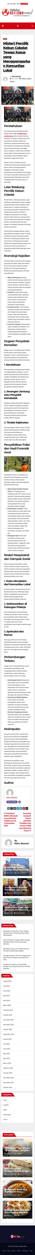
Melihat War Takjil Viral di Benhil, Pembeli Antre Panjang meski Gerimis (17, 909)
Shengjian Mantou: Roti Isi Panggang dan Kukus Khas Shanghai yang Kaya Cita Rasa (17, 957)
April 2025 (6, 1058)
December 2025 (8, 1020)
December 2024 (8, 1078)
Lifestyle (6, 1105)
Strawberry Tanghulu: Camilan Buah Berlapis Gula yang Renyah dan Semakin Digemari (16, 966)
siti (21, 1153)
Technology (7, 1114)
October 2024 (7, 1087)
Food (5, 1100)
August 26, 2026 (11, 1215)
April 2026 (6, 1000)
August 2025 (7, 1039)
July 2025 (6, 1044)
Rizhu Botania (16, 76)
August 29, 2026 (11, 1153)
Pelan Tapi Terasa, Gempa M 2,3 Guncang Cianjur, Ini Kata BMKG (16, 869)
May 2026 (6, 995)
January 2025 (7, 1073)
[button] (32, 26)
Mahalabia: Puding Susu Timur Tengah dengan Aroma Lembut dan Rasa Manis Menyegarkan (16, 933)
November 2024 (8, 1082)
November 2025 (8, 1024)
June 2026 (6, 991)
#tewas (12, 81)
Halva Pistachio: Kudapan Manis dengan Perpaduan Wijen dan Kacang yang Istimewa (16, 942)
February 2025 (8, 1068)
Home (4, 1250)
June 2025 (6, 1049)
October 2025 (7, 1029)
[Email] (19, 802)
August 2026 (7, 981)
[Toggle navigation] (18, 26)
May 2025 (6, 1053)
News (5, 38)
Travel (5, 1119)
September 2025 (8, 1034)
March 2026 (7, 1005)
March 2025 (7, 1063)
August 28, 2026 (11, 1174)
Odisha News (23, 1246)
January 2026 (7, 1015)
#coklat (28, 78)
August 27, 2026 (11, 1195)
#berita (23, 78)
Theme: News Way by (14, 1246)
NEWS (18, 1250)
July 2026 (6, 986)
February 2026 (8, 1010)
